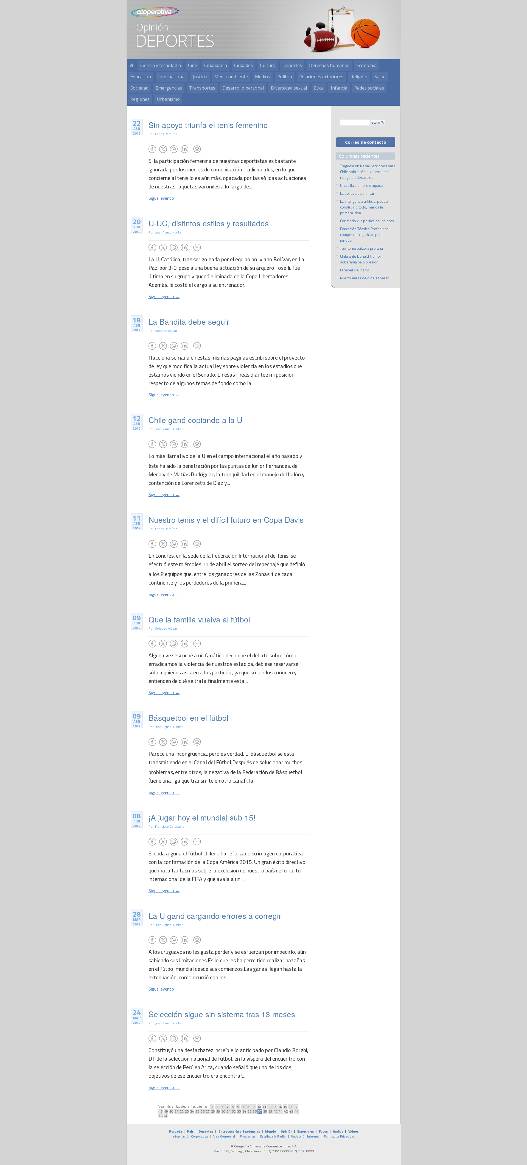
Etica (319, 88)
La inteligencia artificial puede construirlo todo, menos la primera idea (364, 207)
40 (275, 1111)
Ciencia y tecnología (160, 65)
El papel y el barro (354, 270)
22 (182, 1111)
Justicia (200, 77)
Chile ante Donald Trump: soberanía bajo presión (360, 259)
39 (270, 1111)
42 (286, 1111)
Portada (175, 1131)
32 (234, 1111)
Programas (247, 1136)
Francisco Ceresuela (169, 826)
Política (284, 77)
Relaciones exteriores (321, 77)
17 (296, 1106)
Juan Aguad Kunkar (169, 232)
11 (264, 1106)
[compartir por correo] (197, 149)
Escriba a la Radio (273, 1136)
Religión (359, 77)
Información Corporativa (190, 1136)
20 (171, 1111)
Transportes (202, 88)
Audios (338, 1131)
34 (244, 1111)
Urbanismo (168, 99)
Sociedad (139, 88)
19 (166, 1111)
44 (296, 1111)
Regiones (140, 99)
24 (192, 1111)
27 (208, 1111)
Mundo (270, 1131)
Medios (262, 77)
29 (218, 1111)
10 (259, 1106)
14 (280, 1106)
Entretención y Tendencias (239, 1131)
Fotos (323, 1131)
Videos (353, 1131)
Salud (380, 77)
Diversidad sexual (289, 88)
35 (249, 1111)
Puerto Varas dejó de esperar (364, 278)
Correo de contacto (365, 142)
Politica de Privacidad (339, 1136)
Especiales (305, 1131)
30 (223, 1111)
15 (285, 1106)
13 (275, 1106)
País (190, 1131)
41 (281, 1111)
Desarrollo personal (243, 88)
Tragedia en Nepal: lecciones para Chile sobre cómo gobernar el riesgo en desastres (367, 171)
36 (255, 1111)
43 (291, 1111)
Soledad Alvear (166, 330)
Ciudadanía (215, 65)
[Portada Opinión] (132, 65)
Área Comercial (224, 1136)
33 (239, 1111)
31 (229, 1111)
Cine (192, 65)
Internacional (172, 77)
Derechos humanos (329, 65)
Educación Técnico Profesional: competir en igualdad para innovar (365, 234)
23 (187, 1111)
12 (269, 1106)
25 (197, 1111)
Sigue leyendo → (164, 198)
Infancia (339, 88)
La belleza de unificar (357, 193)
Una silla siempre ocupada (361, 185)
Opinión (286, 1131)
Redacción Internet (305, 1136)
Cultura (267, 65)
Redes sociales (369, 88)
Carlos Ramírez (166, 134)
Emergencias (169, 88)
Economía (367, 65)
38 (265, 1111)
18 (161, 1111)
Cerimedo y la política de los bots (367, 221)
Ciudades (243, 65)
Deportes (292, 65)
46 (166, 1116)
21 (176, 1111)
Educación (140, 77)
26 (202, 1111)
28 (213, 1111)
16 (290, 1106)
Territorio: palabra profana (361, 248)
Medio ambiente (231, 77)
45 (161, 1116)
